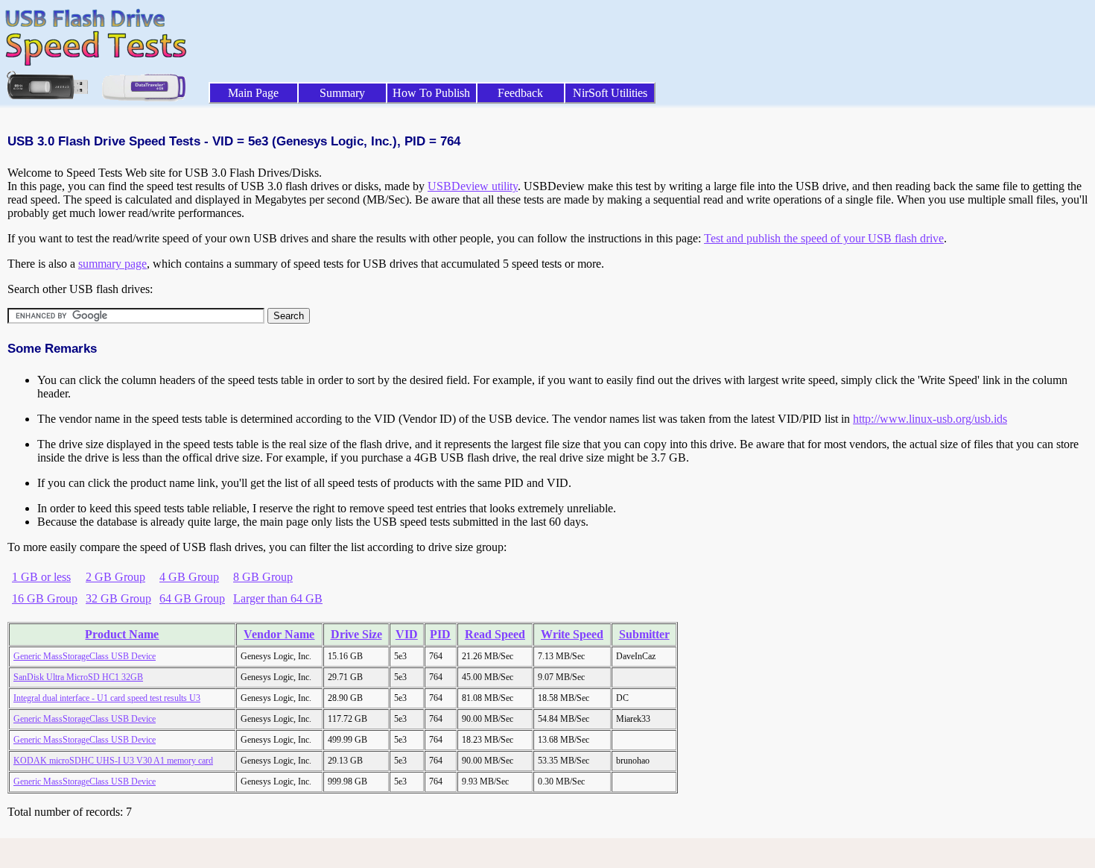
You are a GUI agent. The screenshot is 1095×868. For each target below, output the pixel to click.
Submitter (644, 634)
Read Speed (495, 634)
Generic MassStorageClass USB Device (84, 656)
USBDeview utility (473, 186)
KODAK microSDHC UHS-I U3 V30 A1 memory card (113, 760)
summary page (112, 263)
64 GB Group (192, 598)
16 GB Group (44, 598)
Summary (342, 93)
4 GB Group (189, 576)
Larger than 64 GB (278, 598)
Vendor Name (279, 634)
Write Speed (572, 634)
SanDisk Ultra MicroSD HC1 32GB (78, 677)
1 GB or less (41, 576)
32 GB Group (118, 598)
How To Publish (431, 93)
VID (407, 634)
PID (440, 634)
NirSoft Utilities (610, 93)
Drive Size (356, 634)
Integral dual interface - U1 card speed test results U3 (106, 698)
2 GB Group (115, 576)
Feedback (520, 93)
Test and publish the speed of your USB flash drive (824, 238)
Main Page (253, 93)
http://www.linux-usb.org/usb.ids (930, 418)
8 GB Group (263, 576)
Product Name (122, 634)
